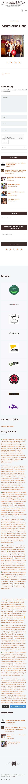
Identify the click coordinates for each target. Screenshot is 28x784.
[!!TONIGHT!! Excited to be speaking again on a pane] (14, 478)
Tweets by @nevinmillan (7, 426)
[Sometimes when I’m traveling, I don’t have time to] (14, 611)
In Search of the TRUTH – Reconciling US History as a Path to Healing (15, 171)
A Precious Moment (13, 199)
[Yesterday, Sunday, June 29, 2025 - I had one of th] (14, 664)
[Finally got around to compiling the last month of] (14, 504)
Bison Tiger (12, 776)
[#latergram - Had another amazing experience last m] (14, 638)
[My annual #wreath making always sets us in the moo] (14, 558)
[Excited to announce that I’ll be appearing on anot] (14, 691)
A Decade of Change (14, 184)
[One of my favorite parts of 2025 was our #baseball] (14, 531)
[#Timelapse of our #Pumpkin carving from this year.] (14, 584)
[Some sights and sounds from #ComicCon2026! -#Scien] (14, 451)
